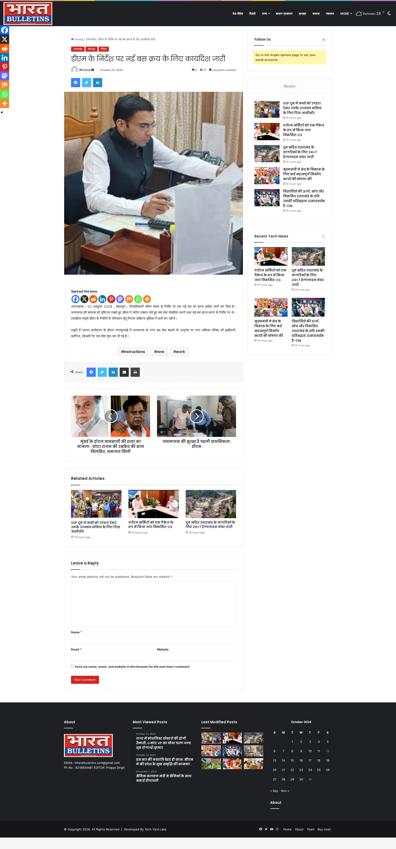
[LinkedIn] (97, 82)
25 (319, 770)
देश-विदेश (238, 13)
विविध (104, 49)
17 (309, 760)
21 (283, 770)
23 (301, 770)
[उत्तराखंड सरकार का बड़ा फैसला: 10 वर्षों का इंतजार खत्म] (211, 763)
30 (301, 779)
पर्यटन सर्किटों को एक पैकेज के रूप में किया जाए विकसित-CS (150, 524)
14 (283, 760)
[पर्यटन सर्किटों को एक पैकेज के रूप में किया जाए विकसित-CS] (153, 504)
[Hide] (2, 112)
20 (274, 770)
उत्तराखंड (91, 39)
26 (328, 770)
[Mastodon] (120, 299)
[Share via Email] (124, 372)
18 (318, 760)
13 (274, 760)
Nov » (285, 791)
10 (310, 751)
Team (310, 829)
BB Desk (85, 70)
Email (76, 649)
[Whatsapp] (138, 299)
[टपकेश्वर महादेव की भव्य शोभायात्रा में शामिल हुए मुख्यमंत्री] (232, 763)
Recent (289, 86)
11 (318, 751)
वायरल (316, 13)
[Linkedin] (102, 299)
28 (283, 779)
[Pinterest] (111, 299)
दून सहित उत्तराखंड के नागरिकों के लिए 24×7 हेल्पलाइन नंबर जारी (210, 524)
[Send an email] (92, 70)
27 (274, 779)
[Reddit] (93, 299)
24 (310, 770)
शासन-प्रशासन (284, 13)
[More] (147, 299)
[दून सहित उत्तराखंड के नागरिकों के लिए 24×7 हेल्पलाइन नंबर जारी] (211, 504)
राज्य (264, 13)
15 (292, 760)
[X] (84, 299)
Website (163, 649)
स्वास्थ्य (330, 13)
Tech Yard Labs (155, 829)
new (160, 351)
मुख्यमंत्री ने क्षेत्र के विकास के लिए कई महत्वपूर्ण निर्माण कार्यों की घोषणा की (304, 174)
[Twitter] (86, 82)
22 (292, 770)
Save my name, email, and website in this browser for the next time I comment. (132, 666)
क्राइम (302, 13)
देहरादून (91, 49)
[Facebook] (75, 82)
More (344, 13)
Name (76, 632)
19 (327, 760)
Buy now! (324, 829)
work (180, 351)
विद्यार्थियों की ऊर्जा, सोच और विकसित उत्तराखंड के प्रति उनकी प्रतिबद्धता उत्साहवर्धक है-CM (304, 198)
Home (78, 39)
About (299, 829)
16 (301, 760)
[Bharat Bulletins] (27, 13)
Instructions (134, 351)
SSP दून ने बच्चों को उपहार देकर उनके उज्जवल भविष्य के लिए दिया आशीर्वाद (95, 527)
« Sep (274, 791)
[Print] (135, 372)
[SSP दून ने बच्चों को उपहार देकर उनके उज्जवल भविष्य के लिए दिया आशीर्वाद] (96, 504)
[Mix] (129, 299)
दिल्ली (252, 13)
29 (292, 779)
